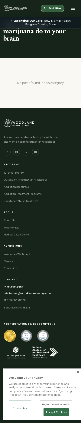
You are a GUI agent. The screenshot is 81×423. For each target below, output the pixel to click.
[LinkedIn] (26, 152)
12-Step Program (14, 172)
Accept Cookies (56, 412)
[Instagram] (16, 152)
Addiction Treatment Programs (23, 193)
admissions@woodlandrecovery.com (27, 293)
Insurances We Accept (17, 254)
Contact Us (11, 268)
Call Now (54, 8)
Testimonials (11, 227)
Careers (8, 261)
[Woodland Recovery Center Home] (15, 8)
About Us (9, 220)
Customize (20, 408)
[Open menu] (73, 8)
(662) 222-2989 (13, 287)
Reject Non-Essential (56, 404)
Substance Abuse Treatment (21, 201)
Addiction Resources (16, 186)
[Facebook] (7, 152)
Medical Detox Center (17, 234)
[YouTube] (35, 152)
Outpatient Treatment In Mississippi (25, 179)
